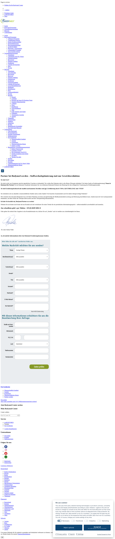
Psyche (10, 68)
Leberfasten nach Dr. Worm (16, 56)
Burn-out (10, 76)
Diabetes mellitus (13, 61)
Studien (10, 158)
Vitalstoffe (11, 118)
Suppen (14, 116)
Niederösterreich (9, 505)
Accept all (97, 527)
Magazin (6, 31)
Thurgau (6, 528)
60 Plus (10, 124)
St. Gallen (7, 526)
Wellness (10, 121)
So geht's (14, 155)
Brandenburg (8, 476)
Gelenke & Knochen (14, 64)
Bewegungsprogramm (14, 45)
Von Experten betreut (14, 51)
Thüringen (7, 496)
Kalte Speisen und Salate (19, 111)
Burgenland (7, 502)
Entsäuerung (11, 79)
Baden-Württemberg (10, 472)
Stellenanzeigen (12, 136)
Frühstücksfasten (12, 58)
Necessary (65, 521)
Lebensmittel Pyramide (14, 50)
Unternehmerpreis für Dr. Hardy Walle (19, 163)
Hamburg (7, 480)
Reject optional (69, 527)
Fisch (13, 105)
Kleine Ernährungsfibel (14, 42)
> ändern (6, 10)
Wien (5, 515)
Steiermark (7, 510)
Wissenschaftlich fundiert (19, 139)
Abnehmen (11, 55)
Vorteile (14, 141)
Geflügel (14, 103)
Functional (79, 521)
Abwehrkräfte (12, 73)
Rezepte (10, 95)
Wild (13, 110)
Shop (5, 16)
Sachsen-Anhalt (8, 493)
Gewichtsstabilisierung (14, 85)
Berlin (6, 475)
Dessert (14, 97)
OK (2, 537)
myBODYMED (9, 14)
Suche (6, 26)
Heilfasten (11, 87)
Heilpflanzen (11, 89)
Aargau (6, 521)
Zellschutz (11, 123)
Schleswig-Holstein (9, 494)
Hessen (6, 481)
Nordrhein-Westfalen (10, 486)
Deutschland (4, 469)
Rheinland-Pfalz (8, 488)
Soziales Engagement (14, 134)
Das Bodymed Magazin (14, 128)
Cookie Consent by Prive (104, 534)
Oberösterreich (8, 507)
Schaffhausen (8, 524)
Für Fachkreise (12, 137)
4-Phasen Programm (13, 39)
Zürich (6, 529)
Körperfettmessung (13, 43)
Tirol (5, 512)
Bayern (6, 473)
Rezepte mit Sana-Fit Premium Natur (22, 100)
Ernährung (11, 63)
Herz (9, 66)
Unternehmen (8, 32)
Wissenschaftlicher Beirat (19, 144)
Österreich (4, 499)
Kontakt (10, 162)
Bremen (6, 478)
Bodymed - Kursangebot (15, 48)
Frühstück (14, 113)
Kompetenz (15, 142)
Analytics (92, 521)
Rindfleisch (15, 107)
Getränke (14, 98)
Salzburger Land (9, 508)
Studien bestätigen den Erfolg (20, 154)
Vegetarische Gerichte (18, 115)
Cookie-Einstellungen (10, 429)
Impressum (7, 461)
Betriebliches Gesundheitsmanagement (19, 147)
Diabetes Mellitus (13, 77)
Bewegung (11, 60)
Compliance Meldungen (7, 465)
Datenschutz (7, 462)
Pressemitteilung (12, 132)
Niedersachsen (8, 485)
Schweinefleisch (16, 108)
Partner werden (16, 145)
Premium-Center (9, 13)
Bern (5, 523)
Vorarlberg (7, 513)
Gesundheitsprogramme (11, 29)
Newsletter (11, 160)
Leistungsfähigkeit (13, 92)
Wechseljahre (11, 120)
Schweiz (3, 518)
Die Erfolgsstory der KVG (19, 152)
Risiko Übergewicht (17, 149)
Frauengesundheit (13, 82)
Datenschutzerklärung (24, 534)
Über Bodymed (12, 131)
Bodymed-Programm (10, 27)
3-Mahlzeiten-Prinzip (14, 40)
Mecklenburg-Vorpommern (12, 483)
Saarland (6, 489)
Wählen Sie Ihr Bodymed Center (13, 5)
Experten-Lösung (16, 150)
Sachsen (6, 491)
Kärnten (6, 504)
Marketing (105, 521)
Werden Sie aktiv (16, 157)
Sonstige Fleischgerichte (18, 102)
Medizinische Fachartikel (15, 126)
